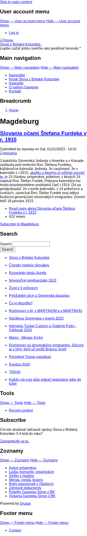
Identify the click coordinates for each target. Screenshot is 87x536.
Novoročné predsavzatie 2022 (32, 280)
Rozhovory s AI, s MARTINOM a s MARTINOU (45, 311)
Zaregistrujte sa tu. (14, 441)
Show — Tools (11, 403)
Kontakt (15, 91)
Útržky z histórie (21, 476)
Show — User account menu (22, 21)
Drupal (25, 503)
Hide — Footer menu (51, 523)
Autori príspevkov (22, 468)
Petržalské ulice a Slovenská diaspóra (39, 295)
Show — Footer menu (17, 523)
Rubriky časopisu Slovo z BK (32, 492)
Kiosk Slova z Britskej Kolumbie (34, 79)
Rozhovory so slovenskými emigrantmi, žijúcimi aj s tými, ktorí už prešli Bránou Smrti (46, 347)
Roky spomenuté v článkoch (31, 484)
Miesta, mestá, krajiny (26, 480)
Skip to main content (16, 2)
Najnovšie (17, 75)
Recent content (21, 410)
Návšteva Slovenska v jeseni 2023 (36, 318)
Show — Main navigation (20, 67)
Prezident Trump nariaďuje (30, 357)
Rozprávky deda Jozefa (27, 273)
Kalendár (16, 83)
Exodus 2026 (19, 364)
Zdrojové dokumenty (25, 488)
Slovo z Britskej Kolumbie (29, 258)
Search (5, 244)
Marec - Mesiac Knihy (26, 337)
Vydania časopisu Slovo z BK (32, 496)
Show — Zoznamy (14, 460)
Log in (14, 33)
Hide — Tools (34, 403)
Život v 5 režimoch (23, 288)
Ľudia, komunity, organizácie (31, 472)
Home (14, 110)
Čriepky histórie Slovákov (29, 265)
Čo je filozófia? (21, 303)
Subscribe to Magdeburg (19, 224)
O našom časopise (23, 87)
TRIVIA (15, 372)
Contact (15, 530)
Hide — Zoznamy (44, 460)
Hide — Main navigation (60, 67)
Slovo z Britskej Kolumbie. (20, 44)
